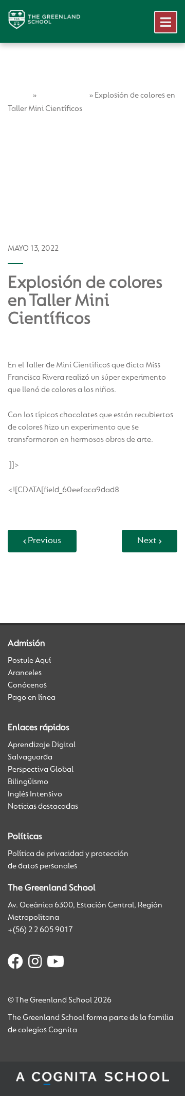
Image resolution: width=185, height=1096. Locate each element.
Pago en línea (31, 698)
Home (19, 95)
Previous (44, 541)
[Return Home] (44, 19)
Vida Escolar (62, 95)
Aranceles (25, 673)
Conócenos (27, 685)
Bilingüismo (28, 782)
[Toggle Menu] (166, 22)
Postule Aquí (29, 661)
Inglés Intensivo (35, 794)
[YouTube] (55, 963)
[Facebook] (15, 963)
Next (147, 541)
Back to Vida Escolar (48, 581)
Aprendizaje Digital (42, 745)
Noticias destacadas (43, 807)
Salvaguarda (30, 757)
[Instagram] (35, 963)
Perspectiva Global (40, 770)
